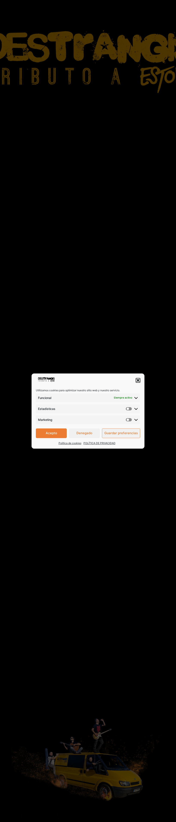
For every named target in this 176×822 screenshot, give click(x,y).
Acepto (51, 433)
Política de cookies (70, 443)
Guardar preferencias (121, 433)
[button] (138, 380)
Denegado (84, 433)
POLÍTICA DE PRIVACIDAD (99, 443)
